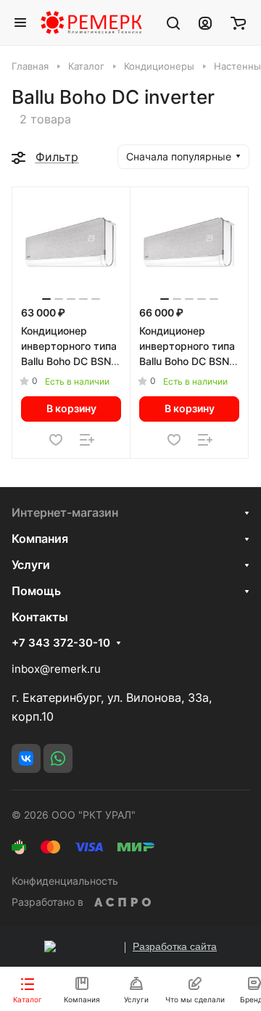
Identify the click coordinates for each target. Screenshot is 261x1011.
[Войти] (205, 22)
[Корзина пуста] (238, 22)
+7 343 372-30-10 (61, 643)
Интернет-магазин (65, 512)
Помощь (36, 591)
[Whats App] (58, 758)
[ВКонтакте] (26, 758)
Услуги (31, 564)
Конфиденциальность (65, 881)
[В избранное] (56, 439)
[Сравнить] (87, 439)
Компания (40, 538)
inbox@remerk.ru (56, 669)
